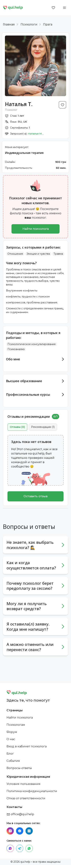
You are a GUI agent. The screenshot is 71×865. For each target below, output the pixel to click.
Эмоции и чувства (38, 253)
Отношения (15, 253)
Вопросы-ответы (19, 768)
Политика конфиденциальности (32, 791)
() (17, 427)
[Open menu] (64, 7)
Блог (10, 753)
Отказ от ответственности (26, 798)
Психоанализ (16, 349)
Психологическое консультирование (31, 344)
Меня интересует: (17, 147)
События (13, 761)
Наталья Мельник (36, 133)
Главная (9, 24)
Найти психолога (35, 228)
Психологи (29, 24)
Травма (58, 253)
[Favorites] (53, 7)
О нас (11, 739)
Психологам (16, 724)
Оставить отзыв (35, 496)
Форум (12, 732)
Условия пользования (23, 784)
